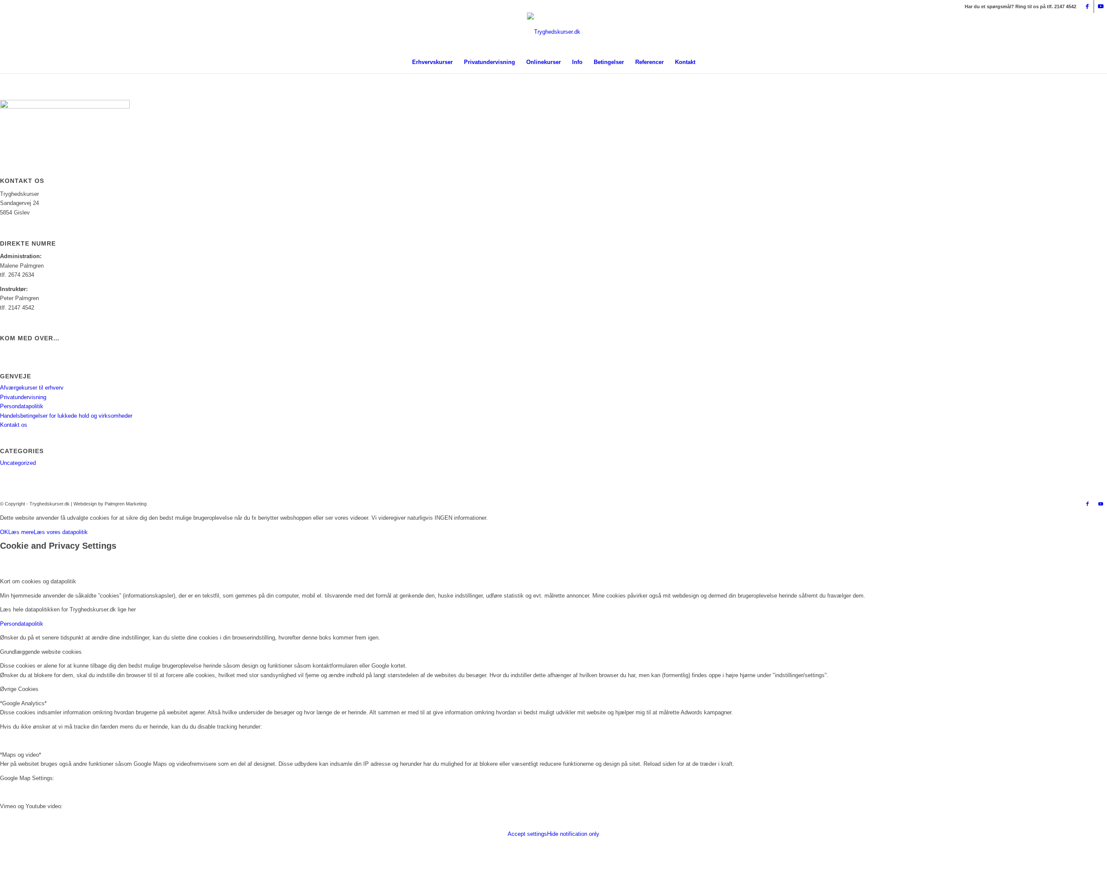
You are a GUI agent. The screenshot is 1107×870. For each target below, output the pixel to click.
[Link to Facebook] (1087, 6)
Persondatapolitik (21, 406)
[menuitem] (432, 62)
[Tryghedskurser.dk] (553, 49)
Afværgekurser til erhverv (32, 387)
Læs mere (21, 532)
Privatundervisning (23, 397)
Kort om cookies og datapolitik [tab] (38, 581)
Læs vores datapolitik (61, 532)
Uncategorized (18, 463)
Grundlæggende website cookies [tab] (41, 652)
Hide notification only (573, 834)
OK (4, 532)
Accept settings (527, 834)
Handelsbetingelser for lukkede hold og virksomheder (66, 416)
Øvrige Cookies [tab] (19, 689)
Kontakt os (13, 425)
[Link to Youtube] (1100, 6)
